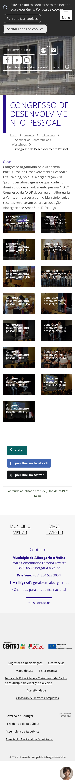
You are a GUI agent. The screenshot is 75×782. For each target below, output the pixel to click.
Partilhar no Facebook (31, 463)
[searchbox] (37, 67)
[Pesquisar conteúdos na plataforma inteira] (67, 69)
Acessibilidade (36, 690)
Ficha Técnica (48, 671)
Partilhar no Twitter (29, 475)
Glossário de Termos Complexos (37, 698)
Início (13, 135)
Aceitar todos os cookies (25, 29)
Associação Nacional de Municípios (29, 739)
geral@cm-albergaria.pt (51, 582)
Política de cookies (50, 9)
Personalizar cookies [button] (22, 18)
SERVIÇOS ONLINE (19, 50)
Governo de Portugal (19, 716)
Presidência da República (23, 724)
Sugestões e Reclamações (25, 663)
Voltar (19, 450)
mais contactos (39, 603)
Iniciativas (48, 135)
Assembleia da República (22, 731)
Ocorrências (56, 663)
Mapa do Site (24, 671)
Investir (29, 135)
